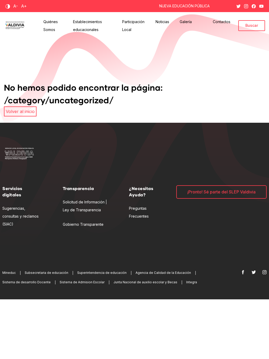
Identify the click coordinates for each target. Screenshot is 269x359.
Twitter (238, 5)
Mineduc (9, 273)
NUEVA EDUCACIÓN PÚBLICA (184, 6)
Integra (191, 282)
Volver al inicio (20, 111)
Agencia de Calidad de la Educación (163, 273)
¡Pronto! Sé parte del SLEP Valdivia (221, 191)
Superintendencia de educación (102, 273)
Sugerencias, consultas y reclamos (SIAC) (20, 216)
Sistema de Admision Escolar (82, 282)
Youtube (261, 5)
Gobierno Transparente (83, 224)
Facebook (254, 5)
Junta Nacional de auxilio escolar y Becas (145, 282)
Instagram (246, 5)
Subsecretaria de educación (46, 273)
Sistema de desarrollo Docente (26, 282)
